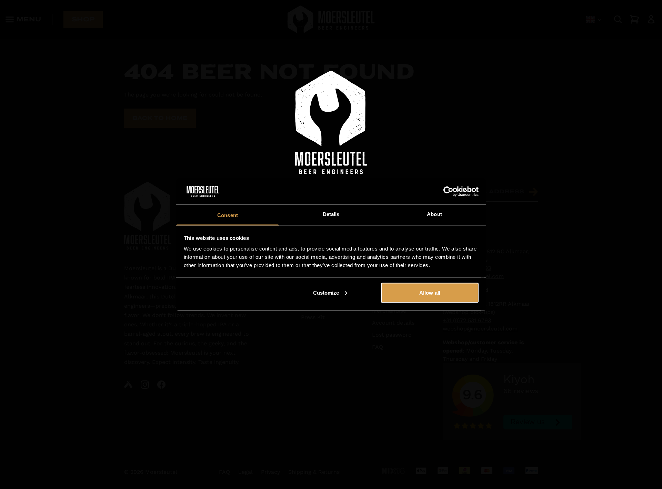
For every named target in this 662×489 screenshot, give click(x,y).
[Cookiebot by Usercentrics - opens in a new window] (448, 191)
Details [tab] (331, 214)
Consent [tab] (227, 215)
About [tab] (434, 214)
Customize (326, 292)
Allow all (429, 292)
